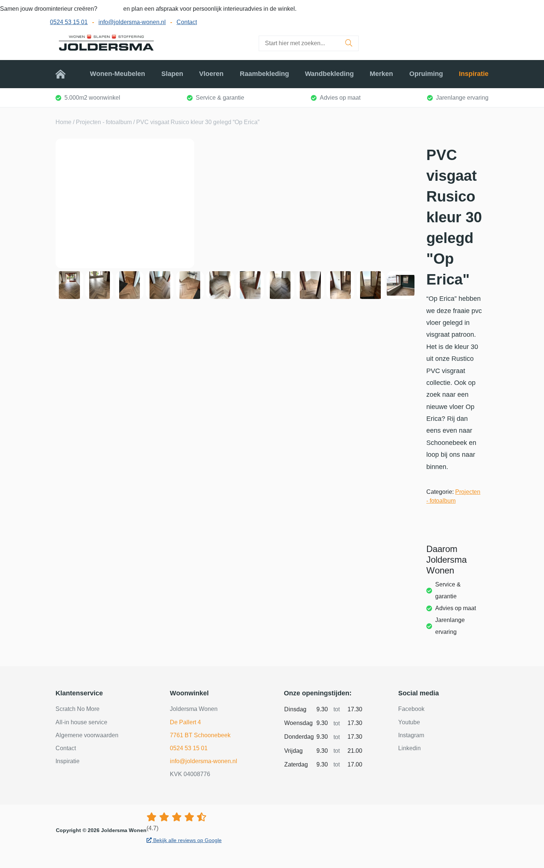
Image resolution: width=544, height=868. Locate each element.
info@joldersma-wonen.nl (132, 22)
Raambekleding (264, 73)
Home (65, 73)
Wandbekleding (329, 73)
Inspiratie (473, 73)
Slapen (172, 73)
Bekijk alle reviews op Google (187, 840)
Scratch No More (78, 709)
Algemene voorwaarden (87, 735)
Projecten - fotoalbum (104, 122)
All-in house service (81, 722)
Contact (187, 22)
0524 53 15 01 (69, 22)
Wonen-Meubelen (117, 73)
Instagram (411, 735)
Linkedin (409, 748)
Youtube (409, 722)
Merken (381, 73)
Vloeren (211, 73)
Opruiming (426, 73)
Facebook (411, 709)
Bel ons (111, 9)
